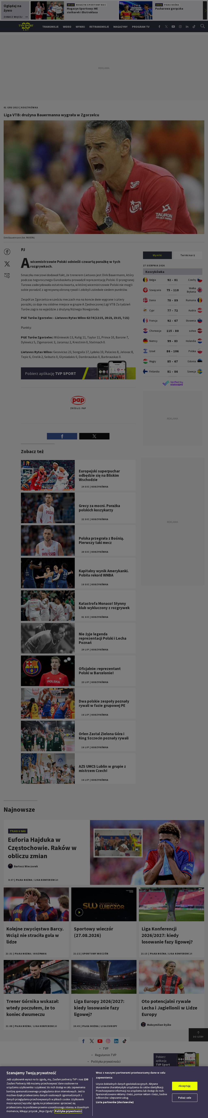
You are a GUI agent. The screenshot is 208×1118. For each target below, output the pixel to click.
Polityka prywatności (68, 1111)
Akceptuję (185, 1086)
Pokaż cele (184, 1097)
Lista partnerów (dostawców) (115, 1102)
